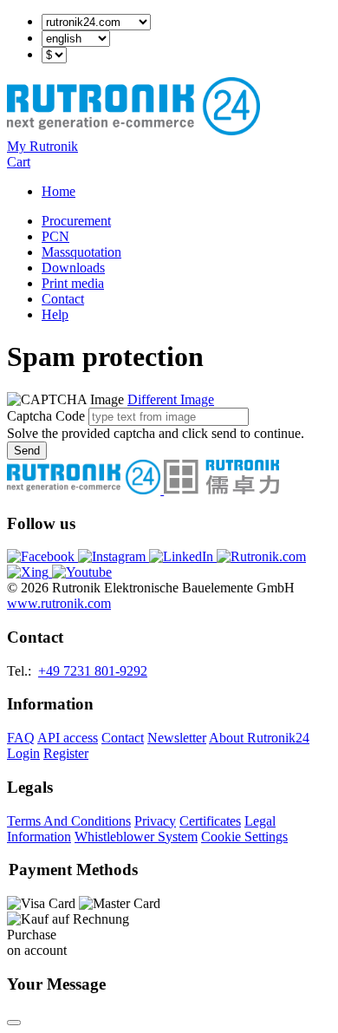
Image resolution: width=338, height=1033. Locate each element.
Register (65, 753)
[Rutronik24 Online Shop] (133, 130)
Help (55, 314)
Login (23, 753)
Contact (63, 298)
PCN (55, 236)
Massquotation (81, 252)
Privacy (155, 821)
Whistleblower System (136, 836)
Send (27, 450)
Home (58, 191)
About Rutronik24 (259, 737)
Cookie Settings (244, 836)
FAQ (21, 737)
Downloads (73, 267)
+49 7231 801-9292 (92, 671)
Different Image (170, 399)
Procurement (76, 220)
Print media (73, 283)
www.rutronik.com (59, 603)
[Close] (14, 1022)
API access (67, 737)
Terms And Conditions (69, 821)
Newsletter (176, 737)
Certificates (210, 821)
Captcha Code (46, 416)
